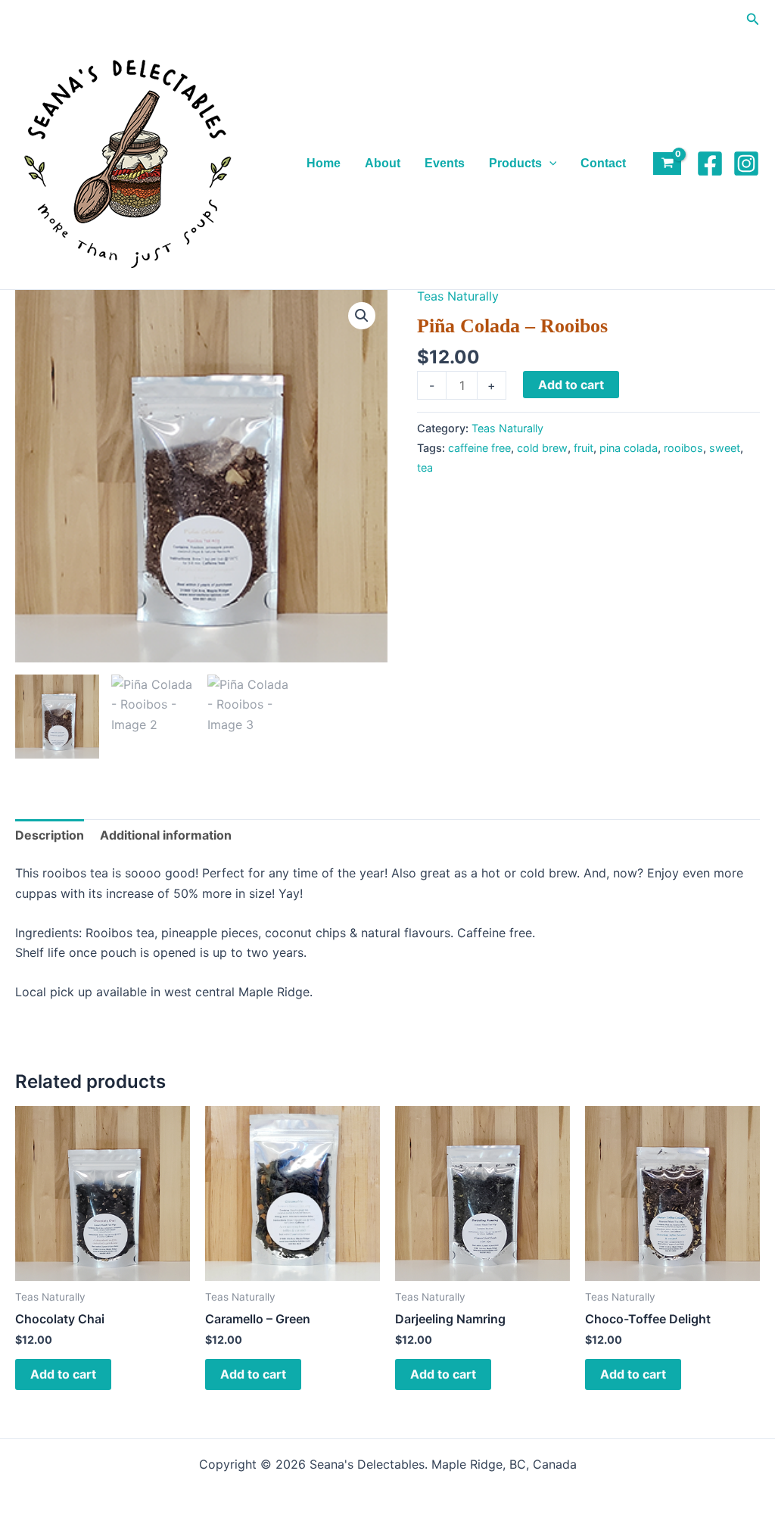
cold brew (542, 447)
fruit (583, 447)
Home (324, 163)
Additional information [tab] (166, 835)
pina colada (628, 447)
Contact (603, 163)
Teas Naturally (458, 296)
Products (515, 163)
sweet (724, 447)
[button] (753, 19)
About (382, 163)
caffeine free (479, 447)
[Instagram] (746, 163)
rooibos (683, 447)
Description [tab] (49, 835)
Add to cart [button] (63, 1374)
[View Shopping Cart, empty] (667, 163)
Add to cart (571, 384)
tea (425, 467)
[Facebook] (710, 163)
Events (445, 163)
